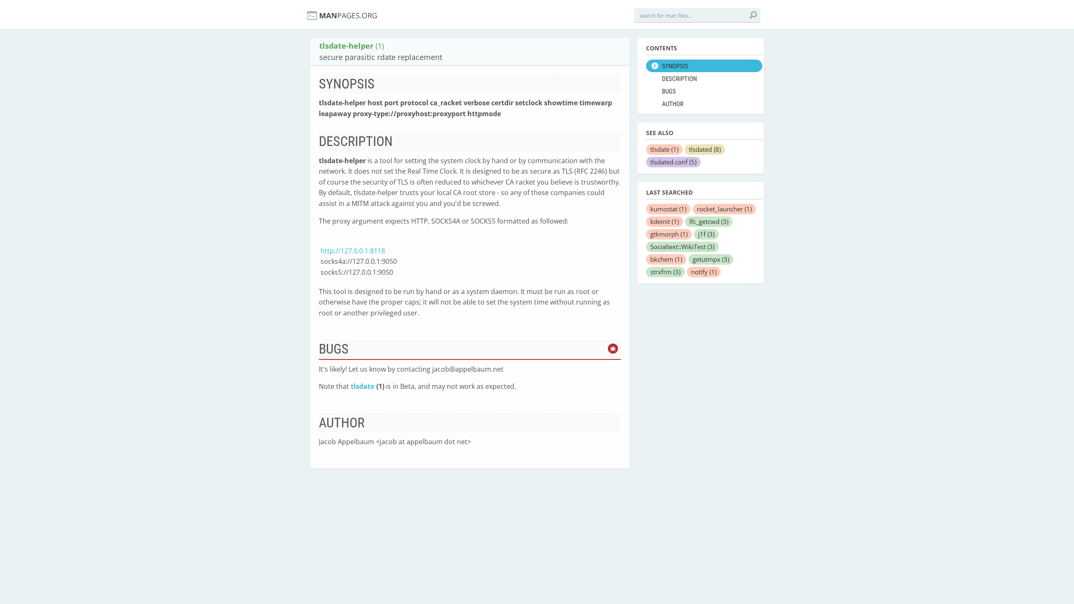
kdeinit (664, 221)
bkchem (666, 259)
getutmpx (711, 259)
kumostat (668, 209)
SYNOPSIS (675, 66)
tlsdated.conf (673, 162)
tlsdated (705, 149)
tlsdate (362, 386)
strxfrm (665, 272)
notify (704, 272)
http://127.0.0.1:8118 (353, 250)
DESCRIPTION (679, 79)
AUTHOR (672, 104)
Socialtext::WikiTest (682, 246)
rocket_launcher (724, 209)
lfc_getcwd (708, 221)
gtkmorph (669, 234)
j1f (706, 234)
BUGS (669, 91)
